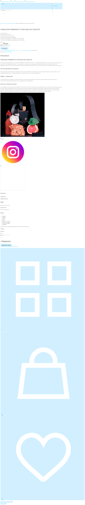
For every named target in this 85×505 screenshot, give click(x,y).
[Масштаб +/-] (1, 502)
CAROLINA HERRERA (7, 51)
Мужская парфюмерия (9, 23)
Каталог (4, 217)
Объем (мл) (5, 43)
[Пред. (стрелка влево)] (1, 504)
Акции (3, 218)
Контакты (4, 224)
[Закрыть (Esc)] (11, 502)
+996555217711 (3, 196)
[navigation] (42, 242)
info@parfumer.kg (4, 198)
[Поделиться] (8, 502)
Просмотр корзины (14, 246)
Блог (3, 220)
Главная (2, 23)
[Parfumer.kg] (17, 1)
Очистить (9, 45)
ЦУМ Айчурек (3, 207)
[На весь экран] (5, 502)
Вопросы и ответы (6, 221)
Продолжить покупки (5, 246)
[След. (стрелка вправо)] (5, 504)
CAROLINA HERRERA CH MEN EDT (10, 50)
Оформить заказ (6, 245)
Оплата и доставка (6, 223)
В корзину (4, 48)
